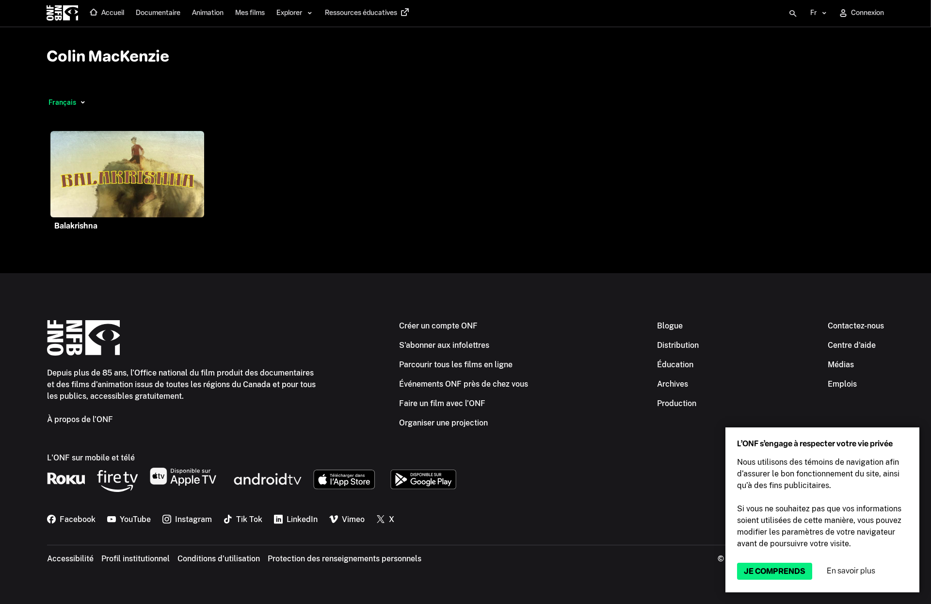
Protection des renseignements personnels (344, 558)
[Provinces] (82, 102)
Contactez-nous (856, 325)
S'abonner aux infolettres (444, 345)
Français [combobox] (62, 102)
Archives (672, 384)
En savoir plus (851, 570)
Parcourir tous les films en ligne (456, 364)
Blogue (670, 325)
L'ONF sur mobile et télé (91, 457)
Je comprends (774, 571)
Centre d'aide (852, 345)
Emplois (842, 384)
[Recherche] (793, 13)
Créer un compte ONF (438, 325)
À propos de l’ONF (80, 419)
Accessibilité (70, 558)
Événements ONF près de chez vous (463, 384)
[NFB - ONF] (62, 13)
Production (676, 403)
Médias (841, 364)
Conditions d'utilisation (218, 558)
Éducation (675, 364)
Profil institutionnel (135, 558)
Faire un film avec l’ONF (442, 403)
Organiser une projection (443, 422)
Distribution (678, 345)
